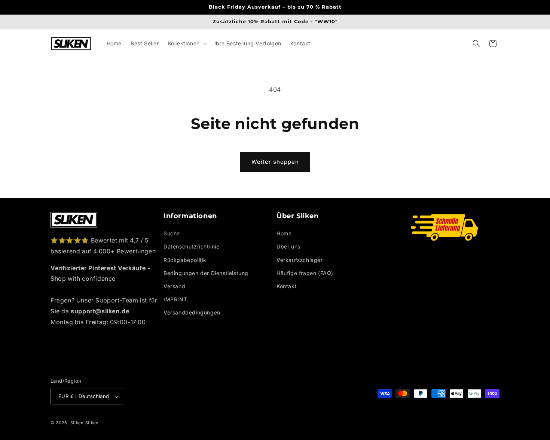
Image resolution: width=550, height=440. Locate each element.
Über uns (288, 246)
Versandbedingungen (192, 312)
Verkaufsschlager (299, 260)
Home (283, 233)
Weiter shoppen (275, 161)
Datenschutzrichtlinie (192, 246)
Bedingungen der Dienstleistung (206, 273)
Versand (174, 286)
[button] (187, 43)
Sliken (77, 422)
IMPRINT (175, 299)
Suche (172, 233)
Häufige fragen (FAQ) (304, 273)
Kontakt (286, 286)
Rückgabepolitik (185, 260)
